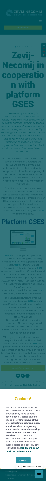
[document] (23, 240)
